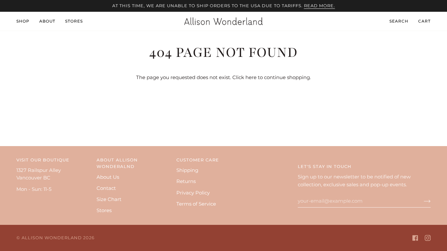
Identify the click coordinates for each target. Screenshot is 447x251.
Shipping (187, 170)
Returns (186, 181)
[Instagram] (428, 238)
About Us (108, 177)
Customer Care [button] (197, 160)
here (251, 77)
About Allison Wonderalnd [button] (117, 163)
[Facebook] (415, 238)
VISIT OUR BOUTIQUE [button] (42, 160)
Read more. (319, 5)
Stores (104, 210)
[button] (25, 21)
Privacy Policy (193, 193)
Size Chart (109, 199)
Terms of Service (196, 204)
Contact (106, 188)
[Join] (422, 201)
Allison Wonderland (52, 237)
